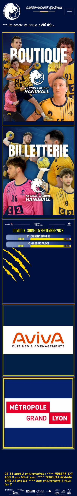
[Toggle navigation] (69, 11)
